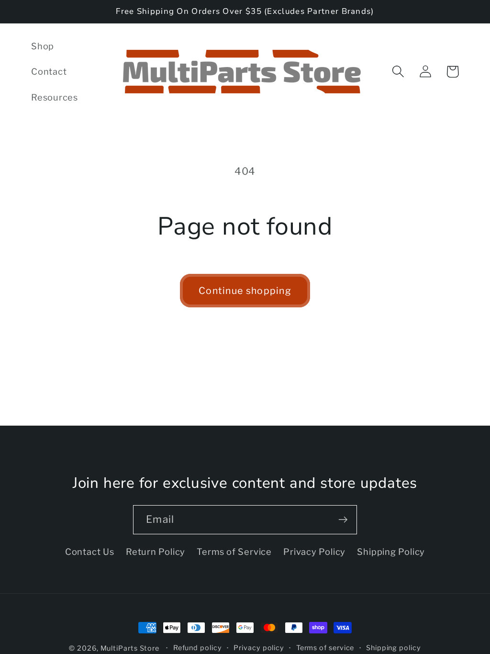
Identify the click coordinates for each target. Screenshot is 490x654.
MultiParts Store (130, 648)
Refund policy (197, 647)
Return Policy (155, 551)
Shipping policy (393, 647)
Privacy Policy (314, 551)
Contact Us (89, 551)
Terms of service (325, 647)
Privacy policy (259, 647)
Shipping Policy (391, 551)
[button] (398, 71)
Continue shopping (245, 290)
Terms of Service (234, 551)
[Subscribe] (342, 519)
